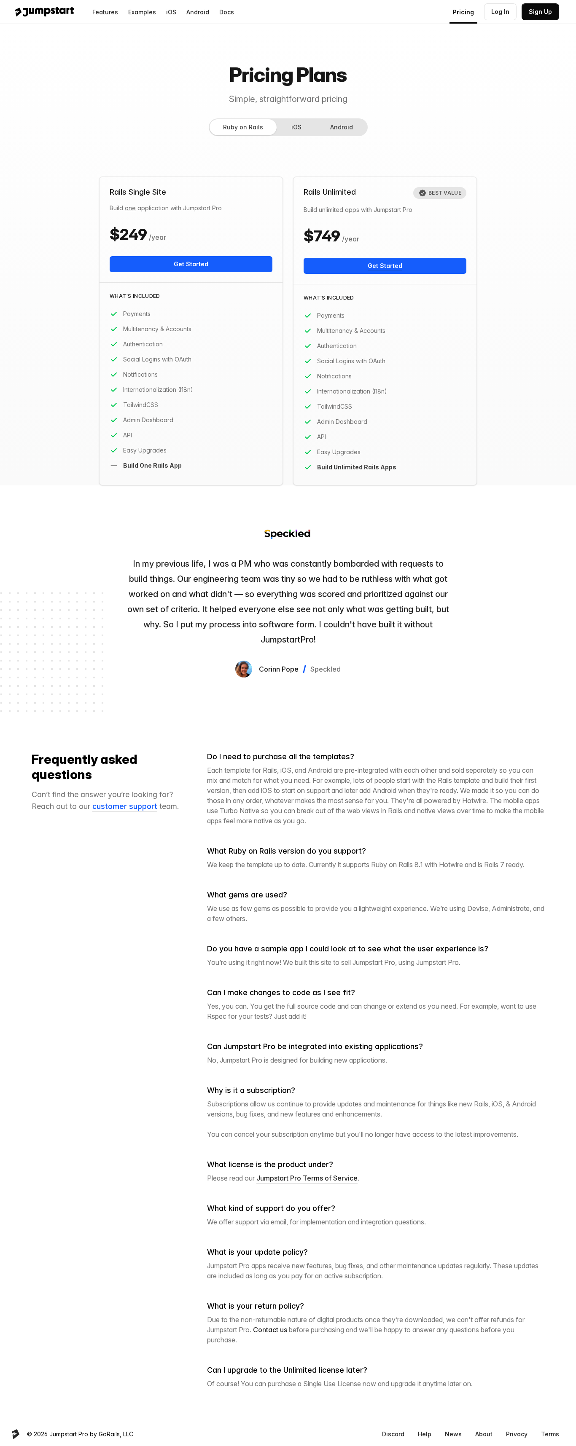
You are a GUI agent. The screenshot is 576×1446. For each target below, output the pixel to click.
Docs (226, 12)
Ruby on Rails (243, 127)
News (453, 1434)
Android (197, 12)
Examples (142, 12)
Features (105, 12)
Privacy (517, 1434)
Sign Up (540, 11)
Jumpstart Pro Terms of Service (307, 1178)
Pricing (463, 12)
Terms (550, 1434)
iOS (171, 12)
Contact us (270, 1330)
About (484, 1434)
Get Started (191, 264)
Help (424, 1434)
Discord (393, 1434)
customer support (124, 806)
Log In (500, 11)
